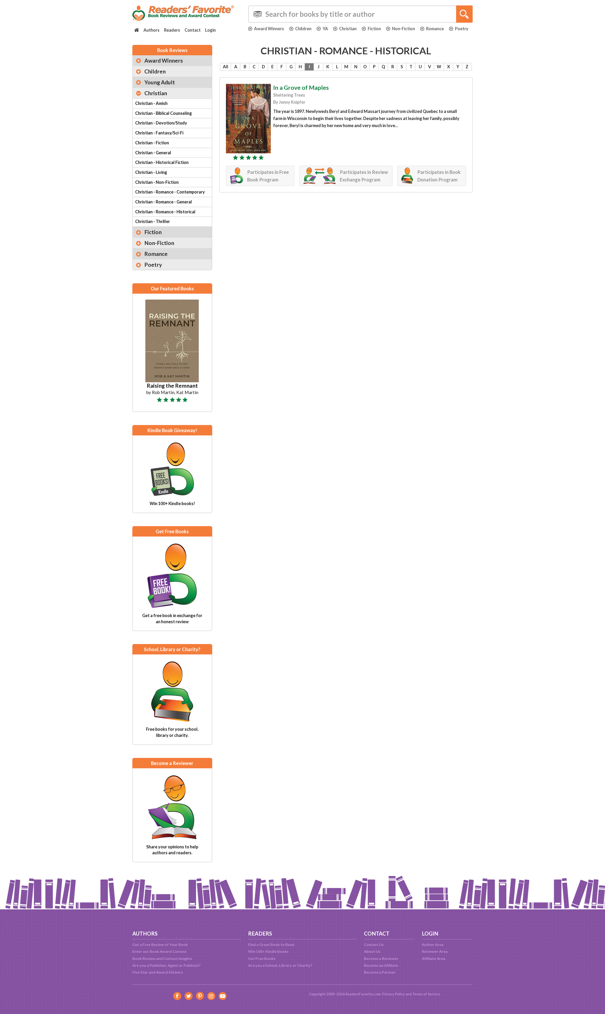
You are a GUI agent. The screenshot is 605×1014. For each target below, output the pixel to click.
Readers (172, 30)
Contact (193, 30)
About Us (372, 951)
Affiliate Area (433, 958)
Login (210, 30)
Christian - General (153, 152)
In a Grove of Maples (301, 87)
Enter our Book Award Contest (159, 951)
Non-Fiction (403, 28)
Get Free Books (262, 958)
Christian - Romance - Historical (165, 211)
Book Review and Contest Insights (162, 958)
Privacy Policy (393, 994)
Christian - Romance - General (163, 201)
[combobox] (360, 14)
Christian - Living (151, 172)
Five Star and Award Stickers (157, 972)
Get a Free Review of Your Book (160, 944)
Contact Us (374, 944)
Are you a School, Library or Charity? (280, 965)
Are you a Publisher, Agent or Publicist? (166, 965)
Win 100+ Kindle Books (268, 951)
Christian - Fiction (152, 142)
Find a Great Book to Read (271, 944)
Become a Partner (380, 972)
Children (303, 28)
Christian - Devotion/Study (161, 122)
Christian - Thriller (152, 221)
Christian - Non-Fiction (157, 182)
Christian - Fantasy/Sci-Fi (159, 132)
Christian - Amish (151, 103)
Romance (435, 28)
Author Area (433, 944)
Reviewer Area (435, 951)
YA (325, 28)
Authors (151, 30)
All (225, 66)
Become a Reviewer (381, 958)
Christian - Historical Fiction (162, 162)
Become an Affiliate (381, 965)
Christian (348, 28)
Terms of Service (426, 994)
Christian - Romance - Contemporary (170, 191)
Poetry (461, 28)
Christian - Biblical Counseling (163, 113)
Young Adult (159, 82)
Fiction (374, 28)
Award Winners (269, 28)
